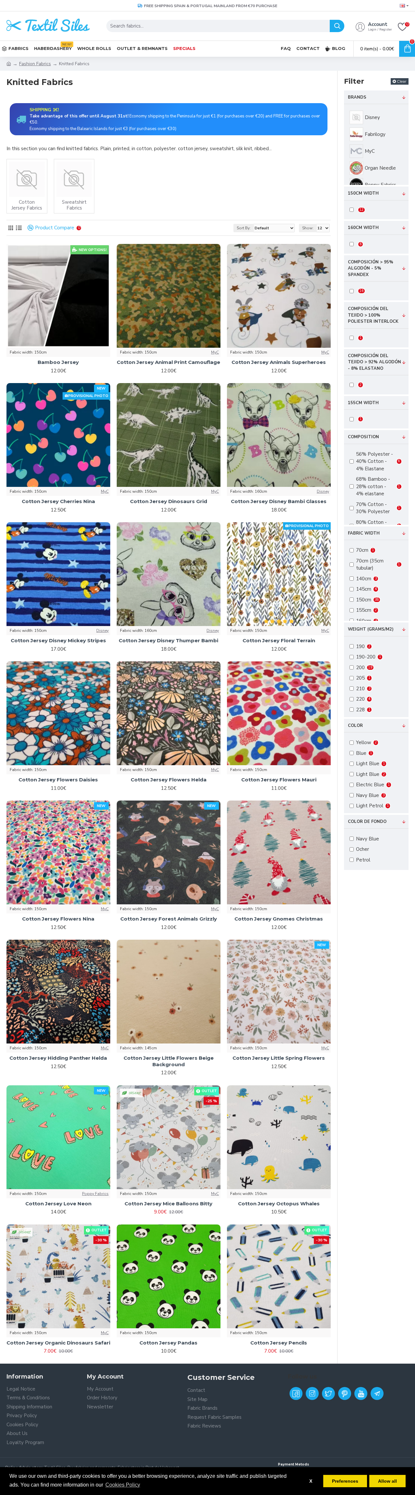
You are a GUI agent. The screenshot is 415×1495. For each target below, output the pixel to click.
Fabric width (364, 533)
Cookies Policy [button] (122, 1485)
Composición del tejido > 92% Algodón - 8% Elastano (374, 362)
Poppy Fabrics (95, 1193)
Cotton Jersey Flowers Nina (58, 919)
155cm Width (363, 403)
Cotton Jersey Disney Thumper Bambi (168, 640)
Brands (357, 97)
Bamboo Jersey (58, 362)
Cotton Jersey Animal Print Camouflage (168, 362)
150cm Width (363, 193)
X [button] (310, 1481)
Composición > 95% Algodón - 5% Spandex (370, 268)
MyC (215, 352)
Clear (402, 81)
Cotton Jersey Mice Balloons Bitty (168, 1203)
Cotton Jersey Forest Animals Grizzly (168, 919)
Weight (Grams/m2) (371, 629)
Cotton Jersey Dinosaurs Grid (168, 501)
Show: (308, 228)
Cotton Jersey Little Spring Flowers (278, 1058)
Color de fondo (367, 822)
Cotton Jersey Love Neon (58, 1203)
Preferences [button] (345, 1481)
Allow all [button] (387, 1481)
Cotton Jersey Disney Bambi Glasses (278, 501)
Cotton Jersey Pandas (168, 1343)
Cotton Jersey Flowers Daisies (58, 780)
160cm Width (363, 228)
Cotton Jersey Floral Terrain (279, 640)
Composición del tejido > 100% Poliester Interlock (373, 315)
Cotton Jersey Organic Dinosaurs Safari (58, 1343)
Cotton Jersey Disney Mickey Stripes (58, 640)
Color (355, 726)
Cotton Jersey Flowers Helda (169, 780)
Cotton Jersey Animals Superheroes (278, 362)
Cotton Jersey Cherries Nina (58, 501)
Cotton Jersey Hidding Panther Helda (58, 1058)
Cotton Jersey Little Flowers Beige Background (169, 1061)
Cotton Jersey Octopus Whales (279, 1203)
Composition (363, 437)
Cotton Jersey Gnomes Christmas (278, 919)
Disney (323, 491)
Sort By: (244, 228)
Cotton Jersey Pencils (278, 1343)
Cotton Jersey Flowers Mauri (278, 780)
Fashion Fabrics (35, 64)
